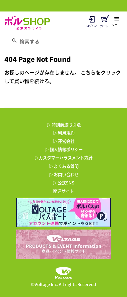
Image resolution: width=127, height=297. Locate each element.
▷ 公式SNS (63, 182)
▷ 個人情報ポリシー (64, 149)
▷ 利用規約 (63, 133)
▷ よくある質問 (64, 166)
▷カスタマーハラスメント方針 (63, 157)
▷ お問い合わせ (64, 174)
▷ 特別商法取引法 (64, 124)
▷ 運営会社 (63, 141)
